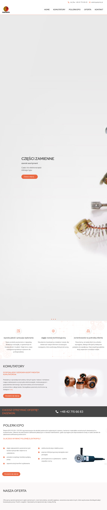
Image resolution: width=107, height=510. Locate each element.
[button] (51, 319)
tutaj (11, 389)
